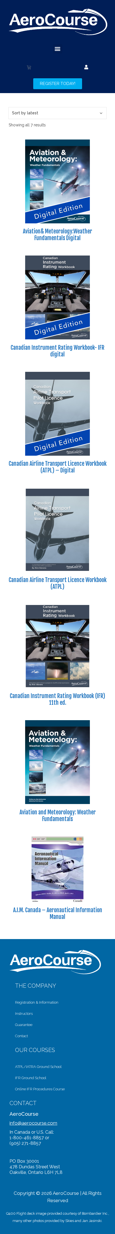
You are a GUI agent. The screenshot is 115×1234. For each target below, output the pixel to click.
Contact (21, 1036)
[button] (57, 48)
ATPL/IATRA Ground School (38, 1067)
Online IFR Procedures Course (40, 1089)
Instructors (24, 1013)
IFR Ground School (30, 1078)
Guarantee (23, 1025)
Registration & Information (36, 1002)
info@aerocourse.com (33, 1123)
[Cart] (29, 67)
